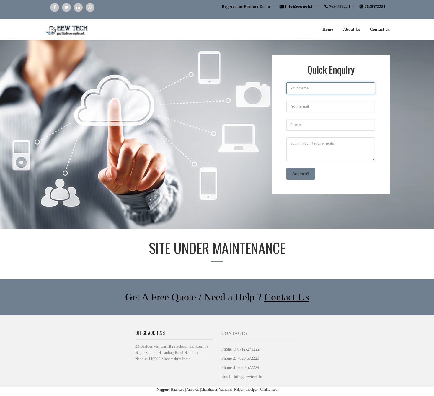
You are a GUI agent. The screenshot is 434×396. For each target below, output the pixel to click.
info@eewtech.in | (302, 6)
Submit (298, 173)
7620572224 (375, 6)
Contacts (234, 333)
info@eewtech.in (248, 376)
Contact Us (286, 297)
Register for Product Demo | (248, 6)
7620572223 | (342, 6)
